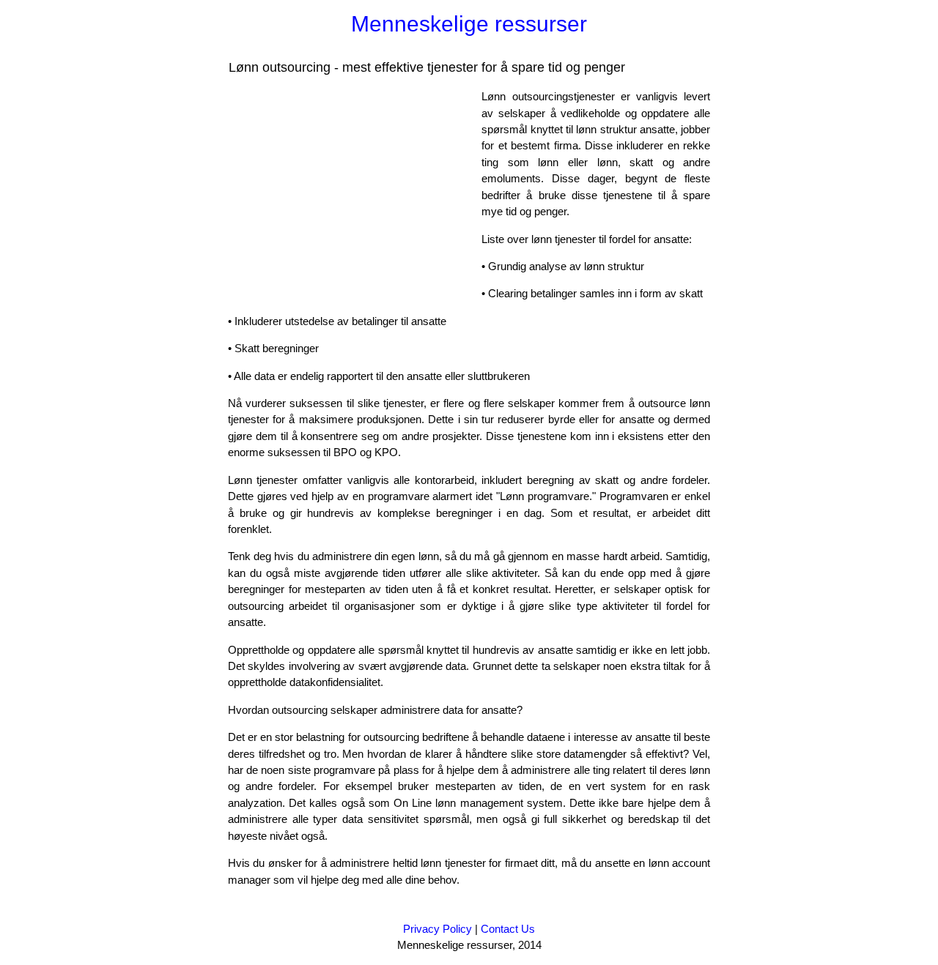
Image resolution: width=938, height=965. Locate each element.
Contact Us (508, 929)
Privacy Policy (437, 929)
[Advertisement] (351, 191)
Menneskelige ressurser (469, 24)
